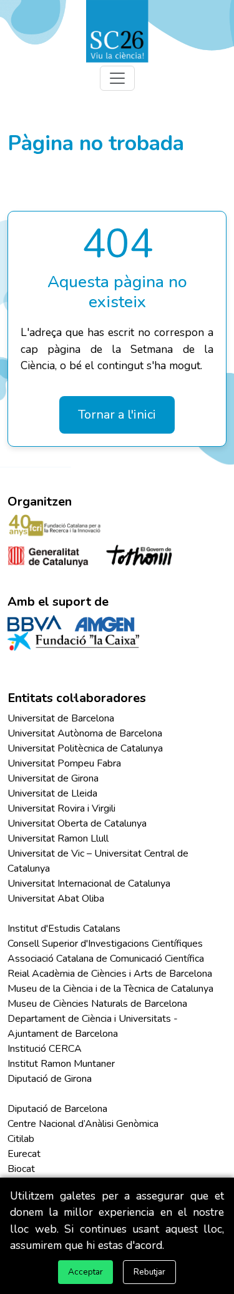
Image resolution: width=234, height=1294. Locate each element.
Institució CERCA (44, 1049)
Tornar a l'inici (117, 414)
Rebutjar (149, 1272)
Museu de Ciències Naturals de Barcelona (97, 1004)
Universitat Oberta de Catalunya (77, 823)
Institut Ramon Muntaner (61, 1064)
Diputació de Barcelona (57, 1109)
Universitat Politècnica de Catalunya (85, 748)
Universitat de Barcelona (60, 718)
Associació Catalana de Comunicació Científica (105, 958)
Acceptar (85, 1272)
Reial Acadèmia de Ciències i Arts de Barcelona (109, 974)
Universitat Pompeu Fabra (64, 763)
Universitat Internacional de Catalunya (88, 883)
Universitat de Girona (53, 778)
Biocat (21, 1169)
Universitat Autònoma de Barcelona (84, 733)
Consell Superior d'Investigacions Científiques (105, 943)
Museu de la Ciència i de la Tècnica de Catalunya (110, 989)
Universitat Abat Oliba (55, 898)
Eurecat (24, 1154)
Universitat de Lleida (52, 793)
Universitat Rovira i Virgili (61, 808)
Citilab (20, 1139)
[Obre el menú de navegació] (117, 78)
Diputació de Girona (49, 1079)
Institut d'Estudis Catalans (63, 928)
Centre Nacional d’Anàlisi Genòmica (82, 1124)
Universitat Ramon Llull (58, 838)
